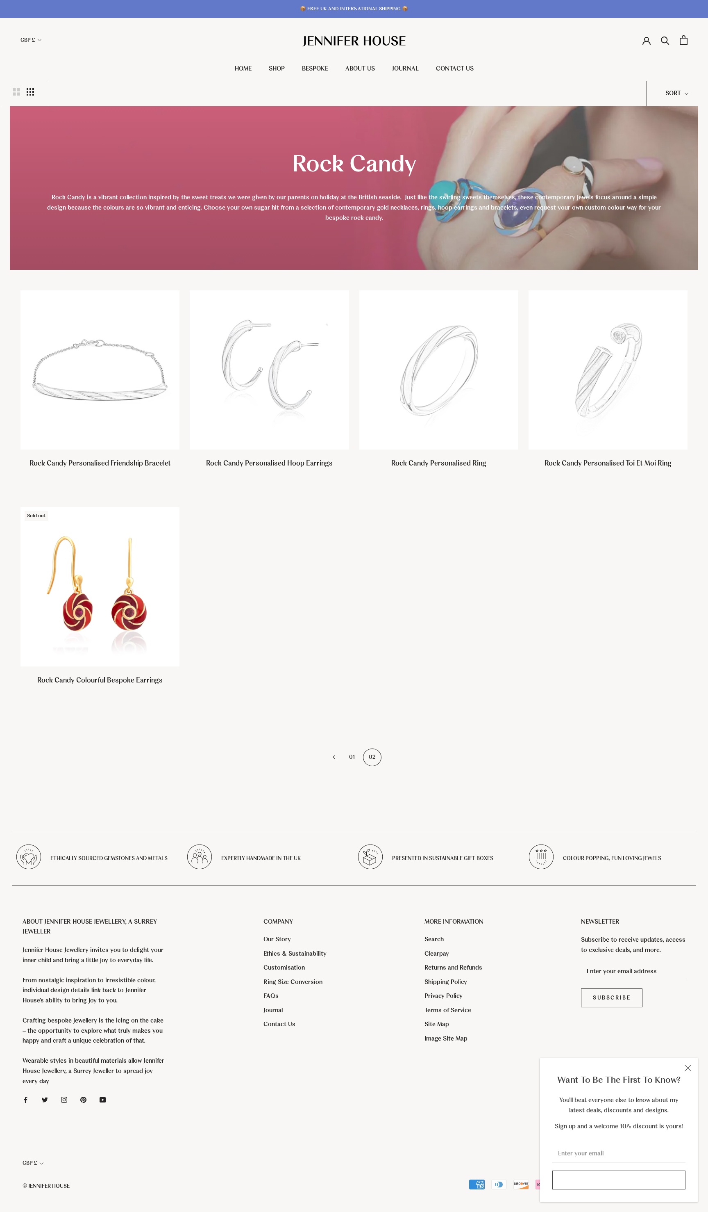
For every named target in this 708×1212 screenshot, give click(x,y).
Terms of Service (447, 1010)
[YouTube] (103, 1099)
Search (434, 939)
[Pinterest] (83, 1099)
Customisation (284, 967)
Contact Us (455, 68)
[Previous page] (334, 757)
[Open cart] (684, 40)
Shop (277, 68)
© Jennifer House (46, 1186)
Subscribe (619, 1180)
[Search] (665, 40)
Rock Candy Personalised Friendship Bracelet (100, 463)
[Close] (688, 1068)
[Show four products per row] (30, 92)
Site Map (436, 1024)
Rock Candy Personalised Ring (438, 463)
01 (352, 757)
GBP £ (27, 40)
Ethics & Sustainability (295, 953)
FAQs (271, 996)
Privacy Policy (443, 996)
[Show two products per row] (16, 92)
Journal (405, 68)
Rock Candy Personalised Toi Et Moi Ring (608, 463)
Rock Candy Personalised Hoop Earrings (269, 463)
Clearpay (436, 953)
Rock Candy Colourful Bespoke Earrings (100, 680)
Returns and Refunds (453, 967)
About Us (360, 68)
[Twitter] (45, 1099)
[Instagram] (64, 1099)
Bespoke (315, 68)
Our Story (277, 939)
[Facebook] (26, 1099)
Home (243, 68)
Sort (674, 93)
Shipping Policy (445, 982)
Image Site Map (445, 1038)
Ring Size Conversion (292, 982)
